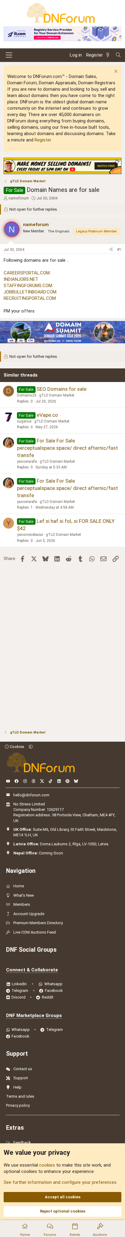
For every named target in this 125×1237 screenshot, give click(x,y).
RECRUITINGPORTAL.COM (30, 298)
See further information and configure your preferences (60, 1182)
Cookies (16, 746)
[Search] (118, 55)
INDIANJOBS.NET (21, 279)
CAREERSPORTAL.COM (27, 273)
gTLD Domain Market (56, 395)
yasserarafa (27, 461)
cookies (47, 1165)
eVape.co (47, 415)
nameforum (18, 198)
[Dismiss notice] (115, 72)
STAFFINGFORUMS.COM (28, 285)
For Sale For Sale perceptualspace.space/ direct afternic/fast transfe (67, 448)
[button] (31, 747)
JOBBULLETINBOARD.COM (30, 292)
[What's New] (109, 55)
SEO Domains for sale (61, 389)
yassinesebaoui (30, 535)
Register (43, 140)
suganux (24, 421)
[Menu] (9, 55)
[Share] (111, 249)
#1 (119, 250)
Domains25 (26, 395)
